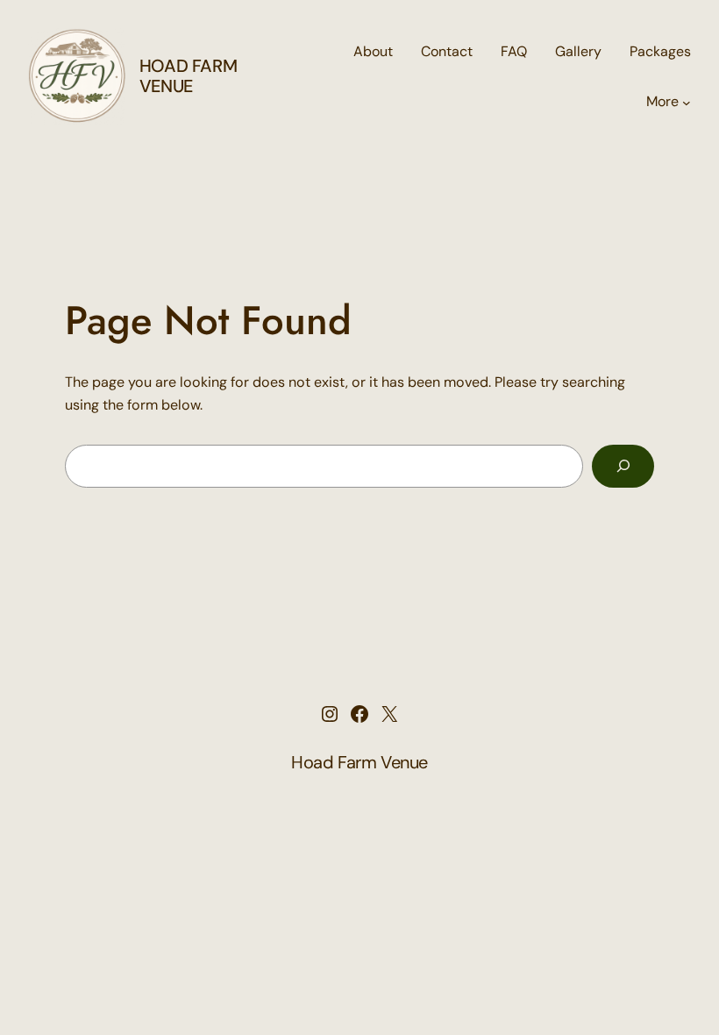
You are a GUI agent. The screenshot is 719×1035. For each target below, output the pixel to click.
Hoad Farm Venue (188, 75)
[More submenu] (686, 101)
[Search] (623, 466)
